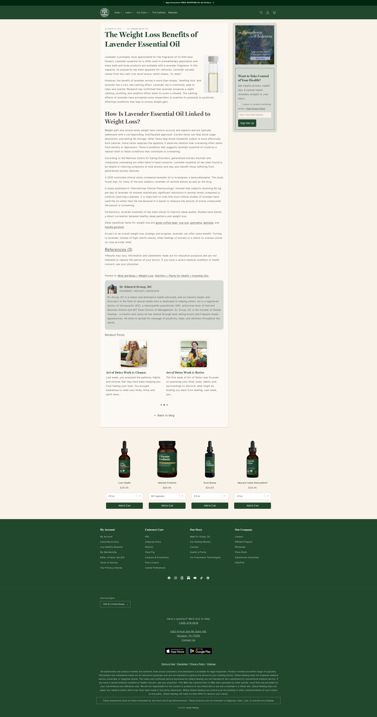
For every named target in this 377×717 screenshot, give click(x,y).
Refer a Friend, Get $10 (112, 557)
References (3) (118, 249)
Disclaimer (182, 664)
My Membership (108, 552)
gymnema (196, 222)
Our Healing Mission (200, 541)
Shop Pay (150, 552)
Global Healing (192, 708)
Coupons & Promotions (157, 557)
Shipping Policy (153, 541)
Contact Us (188, 640)
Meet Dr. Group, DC (200, 536)
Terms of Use (168, 664)
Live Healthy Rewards (111, 547)
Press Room (241, 552)
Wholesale (240, 547)
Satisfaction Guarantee (247, 557)
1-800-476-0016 (188, 622)
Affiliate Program (243, 541)
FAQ (147, 536)
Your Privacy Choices (111, 567)
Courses (194, 547)
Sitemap (211, 664)
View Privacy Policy (255, 108)
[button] (161, 405)
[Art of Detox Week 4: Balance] (193, 354)
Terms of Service (109, 562)
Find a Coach (152, 562)
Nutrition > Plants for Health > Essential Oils (181, 275)
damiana (208, 222)
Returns (149, 547)
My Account (106, 536)
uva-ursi (184, 222)
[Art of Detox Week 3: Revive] (133, 354)
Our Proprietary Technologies (205, 557)
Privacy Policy (197, 664)
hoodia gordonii (114, 226)
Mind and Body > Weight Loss (135, 275)
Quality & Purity (198, 552)
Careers (239, 536)
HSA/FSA (239, 562)
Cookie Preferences (155, 567)
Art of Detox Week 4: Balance (186, 372)
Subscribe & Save (109, 541)
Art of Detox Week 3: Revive (125, 372)
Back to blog (166, 415)
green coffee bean (167, 222)
